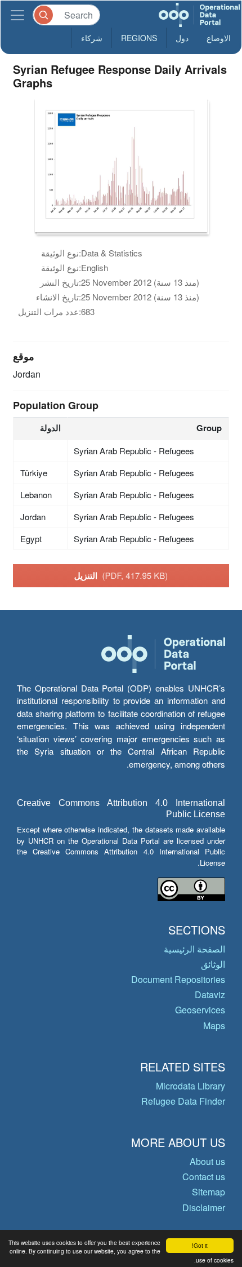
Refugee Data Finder (183, 1101)
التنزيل (121, 575)
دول (182, 37)
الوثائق (213, 964)
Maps (214, 1025)
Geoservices (200, 1009)
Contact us (203, 1176)
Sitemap (208, 1191)
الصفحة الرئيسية (194, 948)
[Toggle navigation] (17, 15)
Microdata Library (190, 1085)
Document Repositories (178, 979)
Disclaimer (203, 1207)
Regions (139, 37)
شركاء (91, 37)
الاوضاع (219, 37)
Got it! (200, 1245)
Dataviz (210, 994)
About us (207, 1161)
